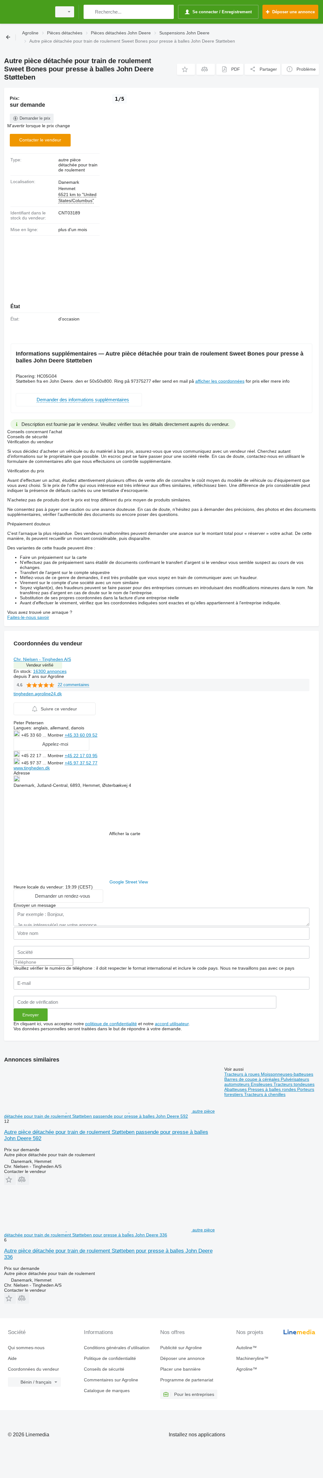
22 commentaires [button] (73, 684)
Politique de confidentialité (110, 1358)
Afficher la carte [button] (124, 833)
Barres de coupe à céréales (252, 1079)
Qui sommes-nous (26, 1347)
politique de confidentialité (111, 1023)
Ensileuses (262, 1084)
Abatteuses (236, 1089)
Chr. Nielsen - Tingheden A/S (42, 659)
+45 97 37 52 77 (81, 762)
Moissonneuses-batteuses (287, 1074)
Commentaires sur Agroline (111, 1379)
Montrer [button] (56, 735)
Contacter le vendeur (40, 139)
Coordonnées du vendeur (33, 1369)
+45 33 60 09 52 (81, 735)
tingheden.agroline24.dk (38, 693)
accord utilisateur (172, 1023)
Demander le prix (35, 118)
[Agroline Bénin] (27, 12)
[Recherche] (90, 12)
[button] (186, 69)
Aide (12, 1358)
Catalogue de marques (107, 1390)
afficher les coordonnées (219, 381)
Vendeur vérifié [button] (39, 665)
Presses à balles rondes (272, 1089)
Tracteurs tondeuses (293, 1084)
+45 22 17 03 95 (81, 755)
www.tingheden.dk (32, 767)
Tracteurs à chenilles (264, 1094)
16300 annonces (50, 671)
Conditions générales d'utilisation (117, 1347)
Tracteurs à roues (242, 1074)
